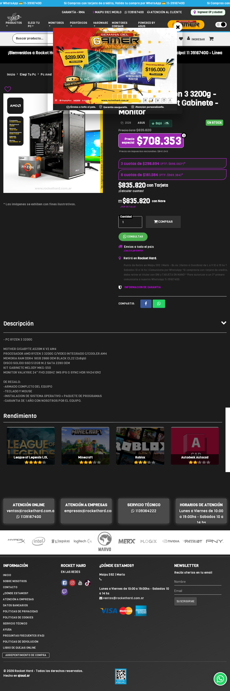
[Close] (177, 26)
